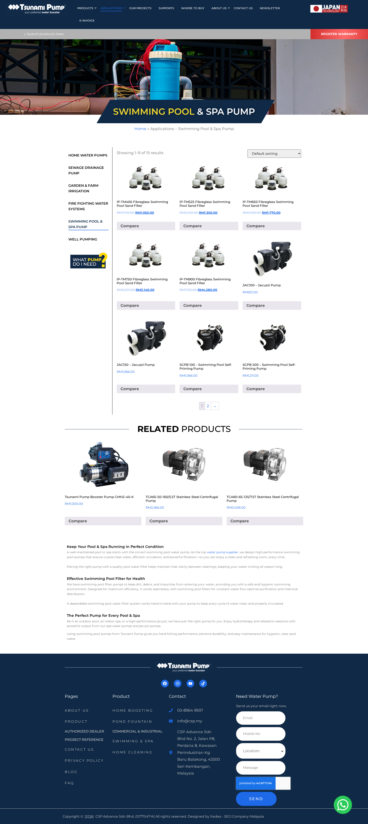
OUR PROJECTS (140, 8)
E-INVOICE (87, 20)
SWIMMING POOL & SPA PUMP (85, 224)
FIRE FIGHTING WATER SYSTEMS (88, 206)
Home (140, 128)
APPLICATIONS (111, 8)
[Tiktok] (203, 683)
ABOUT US (219, 8)
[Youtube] (190, 683)
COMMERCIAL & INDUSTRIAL (137, 731)
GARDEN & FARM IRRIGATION (83, 188)
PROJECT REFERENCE (84, 740)
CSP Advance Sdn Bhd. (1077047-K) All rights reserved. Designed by (152, 816)
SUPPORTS (166, 8)
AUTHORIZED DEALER (84, 731)
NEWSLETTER (270, 8)
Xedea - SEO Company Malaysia (237, 816)
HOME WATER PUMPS (87, 155)
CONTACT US (243, 8)
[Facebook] (165, 683)
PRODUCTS (85, 8)
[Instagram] (177, 683)
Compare (130, 226)
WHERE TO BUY (192, 8)
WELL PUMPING (82, 239)
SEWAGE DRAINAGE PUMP (86, 170)
